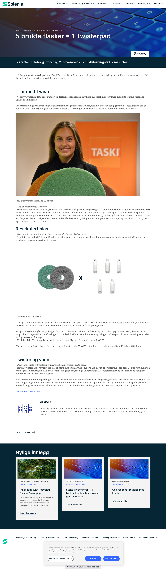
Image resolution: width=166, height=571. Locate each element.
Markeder (61, 3)
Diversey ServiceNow (111, 537)
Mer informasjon (28, 513)
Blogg (36, 30)
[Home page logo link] (13, 4)
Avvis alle (93, 558)
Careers (128, 3)
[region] (83, 553)
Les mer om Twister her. (28, 391)
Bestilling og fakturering (26, 537)
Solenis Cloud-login (90, 537)
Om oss (115, 3)
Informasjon (143, 3)
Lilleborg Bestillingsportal (50, 537)
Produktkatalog (71, 537)
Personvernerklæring (148, 537)
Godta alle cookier (111, 558)
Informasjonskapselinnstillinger (83, 567)
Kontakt (158, 3)
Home (18, 30)
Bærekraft (102, 3)
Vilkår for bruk (129, 537)
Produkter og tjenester (82, 3)
